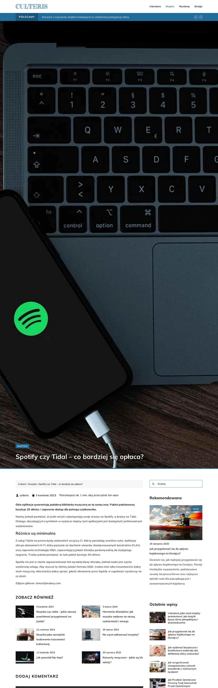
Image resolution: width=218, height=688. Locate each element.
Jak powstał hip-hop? (49, 657)
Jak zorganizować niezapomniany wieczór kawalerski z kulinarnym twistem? (182, 667)
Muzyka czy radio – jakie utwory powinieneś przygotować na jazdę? (56, 616)
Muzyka (170, 6)
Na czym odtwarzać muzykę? (121, 634)
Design (198, 6)
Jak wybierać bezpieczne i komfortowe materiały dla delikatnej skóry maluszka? (183, 650)
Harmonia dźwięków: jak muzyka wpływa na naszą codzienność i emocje (119, 616)
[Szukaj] (153, 484)
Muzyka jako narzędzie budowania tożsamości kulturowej (50, 639)
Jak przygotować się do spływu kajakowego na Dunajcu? (181, 634)
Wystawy (184, 6)
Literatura (155, 6)
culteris (24, 495)
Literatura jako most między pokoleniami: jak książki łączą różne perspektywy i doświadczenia (184, 618)
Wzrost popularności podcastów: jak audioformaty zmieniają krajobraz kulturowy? (92, 17)
